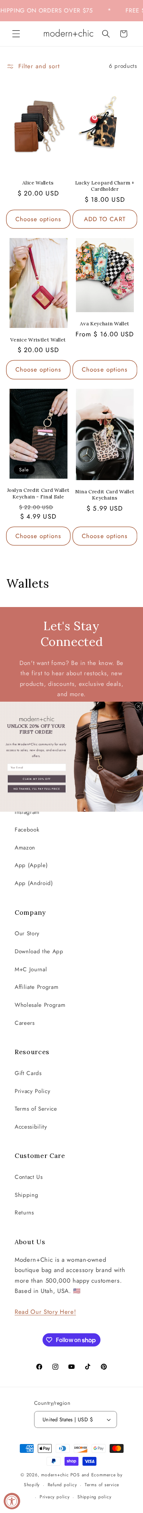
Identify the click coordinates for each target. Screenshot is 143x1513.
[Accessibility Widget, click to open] (12, 1501)
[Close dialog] (138, 706)
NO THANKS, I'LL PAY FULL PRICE (37, 788)
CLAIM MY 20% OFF (37, 778)
